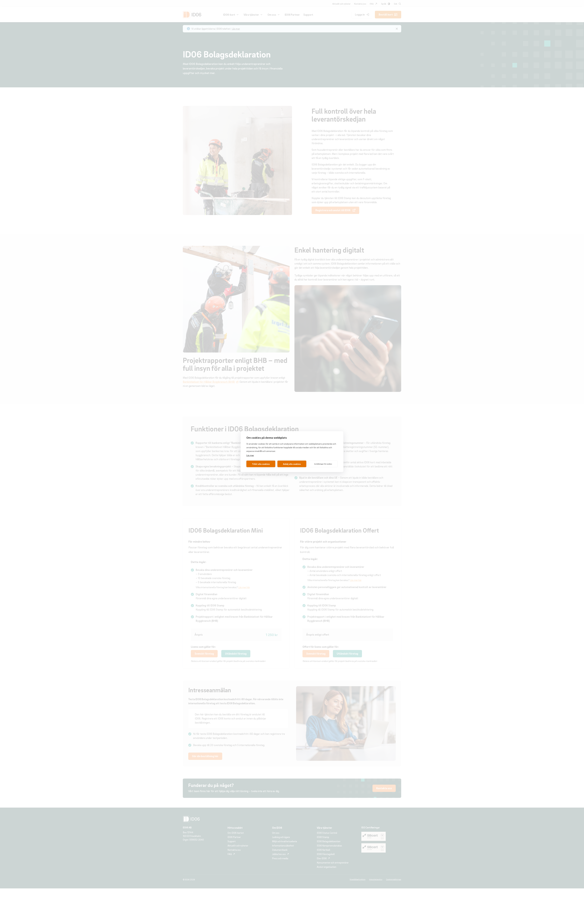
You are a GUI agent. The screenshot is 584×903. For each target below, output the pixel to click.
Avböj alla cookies (292, 464)
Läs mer (250, 455)
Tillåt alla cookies (261, 464)
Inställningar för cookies (323, 464)
